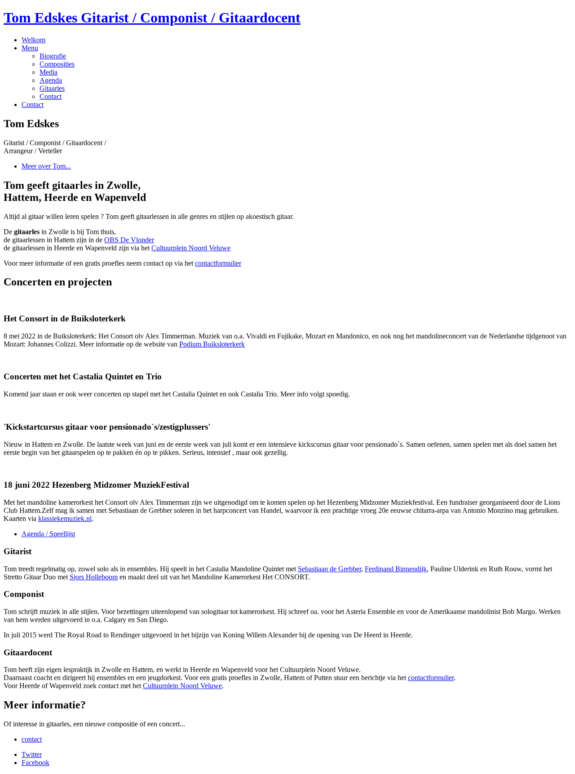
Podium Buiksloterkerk (212, 344)
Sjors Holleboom (94, 577)
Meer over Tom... (46, 166)
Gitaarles (52, 88)
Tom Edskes (152, 17)
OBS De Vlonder (129, 240)
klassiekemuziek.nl (65, 518)
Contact (51, 96)
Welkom (33, 40)
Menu (30, 48)
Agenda (51, 80)
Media (49, 72)
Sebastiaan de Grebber (329, 569)
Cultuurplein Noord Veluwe (190, 248)
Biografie (53, 56)
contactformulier (218, 263)
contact (32, 739)
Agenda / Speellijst (48, 534)
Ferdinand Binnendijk (396, 569)
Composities (57, 64)
